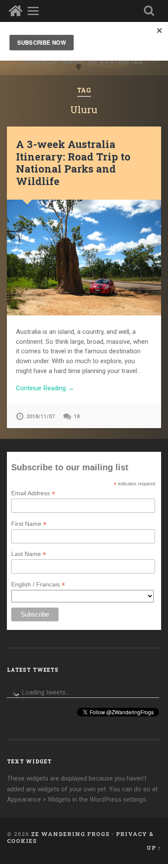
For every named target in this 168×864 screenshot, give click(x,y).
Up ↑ (153, 847)
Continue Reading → (45, 388)
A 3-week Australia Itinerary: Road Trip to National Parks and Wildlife (73, 162)
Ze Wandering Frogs (70, 833)
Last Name (28, 554)
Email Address (33, 493)
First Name (29, 524)
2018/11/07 (40, 416)
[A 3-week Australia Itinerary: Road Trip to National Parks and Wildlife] (84, 257)
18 (77, 416)
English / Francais (38, 584)
